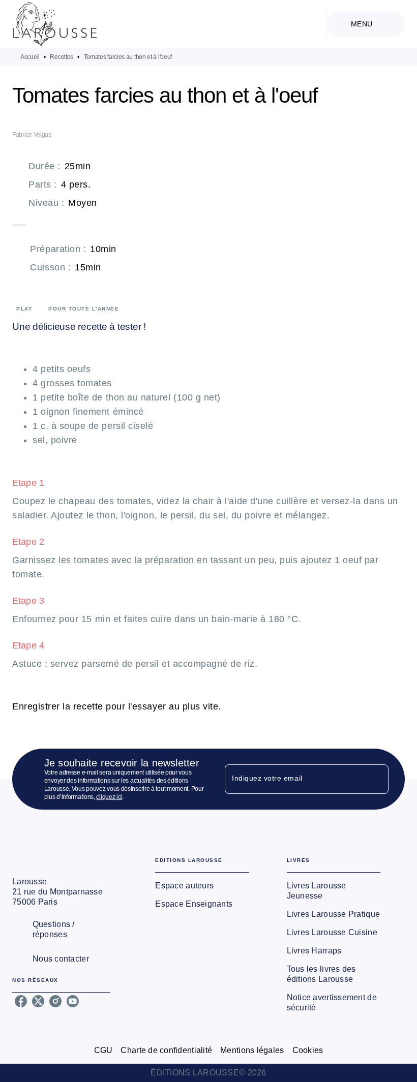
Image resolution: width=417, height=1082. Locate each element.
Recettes (61, 56)
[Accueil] (55, 24)
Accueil (30, 56)
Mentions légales (252, 1050)
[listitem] (20, 1001)
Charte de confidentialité (166, 1050)
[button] (202, 886)
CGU (103, 1050)
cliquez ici (109, 796)
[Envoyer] (376, 779)
